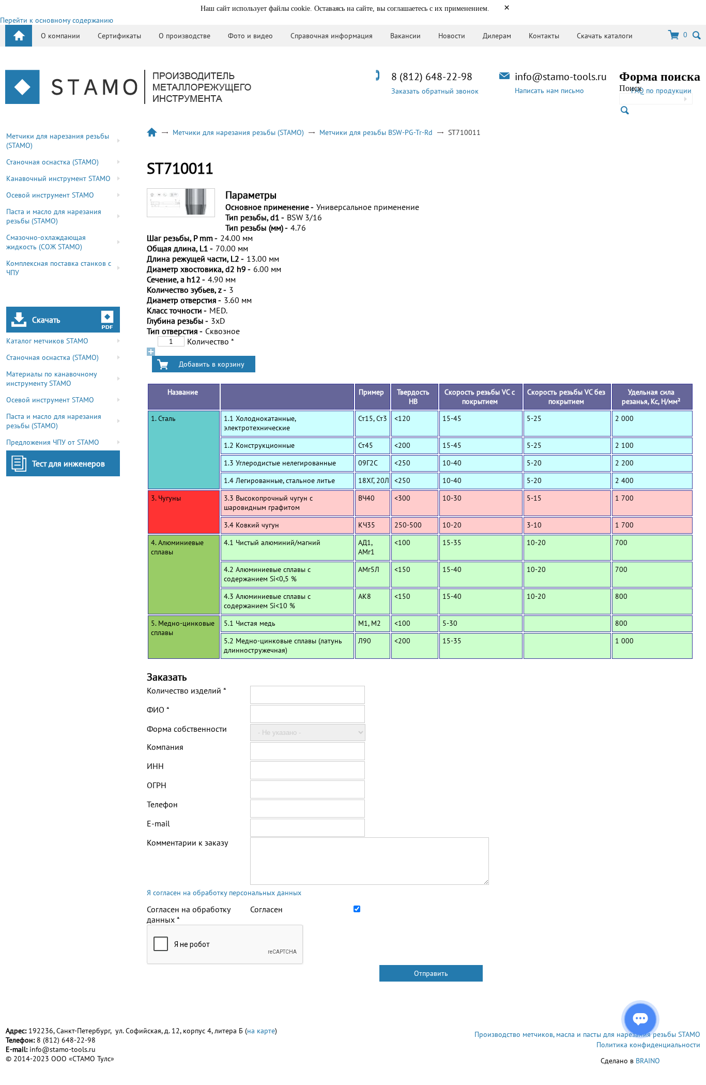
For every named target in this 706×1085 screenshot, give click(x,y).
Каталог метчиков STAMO (47, 340)
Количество (210, 341)
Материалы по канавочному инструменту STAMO (51, 378)
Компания (165, 747)
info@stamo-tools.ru (561, 76)
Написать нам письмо (549, 90)
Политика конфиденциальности (648, 1044)
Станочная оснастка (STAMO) (52, 162)
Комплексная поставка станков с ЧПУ (58, 268)
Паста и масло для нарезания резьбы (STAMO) (53, 216)
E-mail (158, 823)
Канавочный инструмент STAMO (58, 178)
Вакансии (405, 35)
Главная (152, 132)
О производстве (184, 35)
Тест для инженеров (68, 463)
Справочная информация (331, 35)
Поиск (630, 88)
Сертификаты (119, 35)
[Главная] (128, 88)
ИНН (155, 766)
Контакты (544, 35)
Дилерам (497, 35)
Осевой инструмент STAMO (50, 195)
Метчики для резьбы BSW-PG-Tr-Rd (376, 132)
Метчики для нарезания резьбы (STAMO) (57, 140)
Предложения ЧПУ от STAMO (52, 442)
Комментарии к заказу (187, 842)
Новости (451, 35)
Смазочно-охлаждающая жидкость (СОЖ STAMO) (46, 242)
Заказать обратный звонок (435, 91)
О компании (60, 35)
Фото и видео (250, 35)
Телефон (162, 804)
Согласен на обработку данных (188, 914)
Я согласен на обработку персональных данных (224, 892)
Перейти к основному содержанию (56, 20)
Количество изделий (186, 690)
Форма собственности (187, 729)
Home (18, 36)
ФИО (158, 709)
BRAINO (648, 1060)
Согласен (266, 909)
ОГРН (156, 785)
